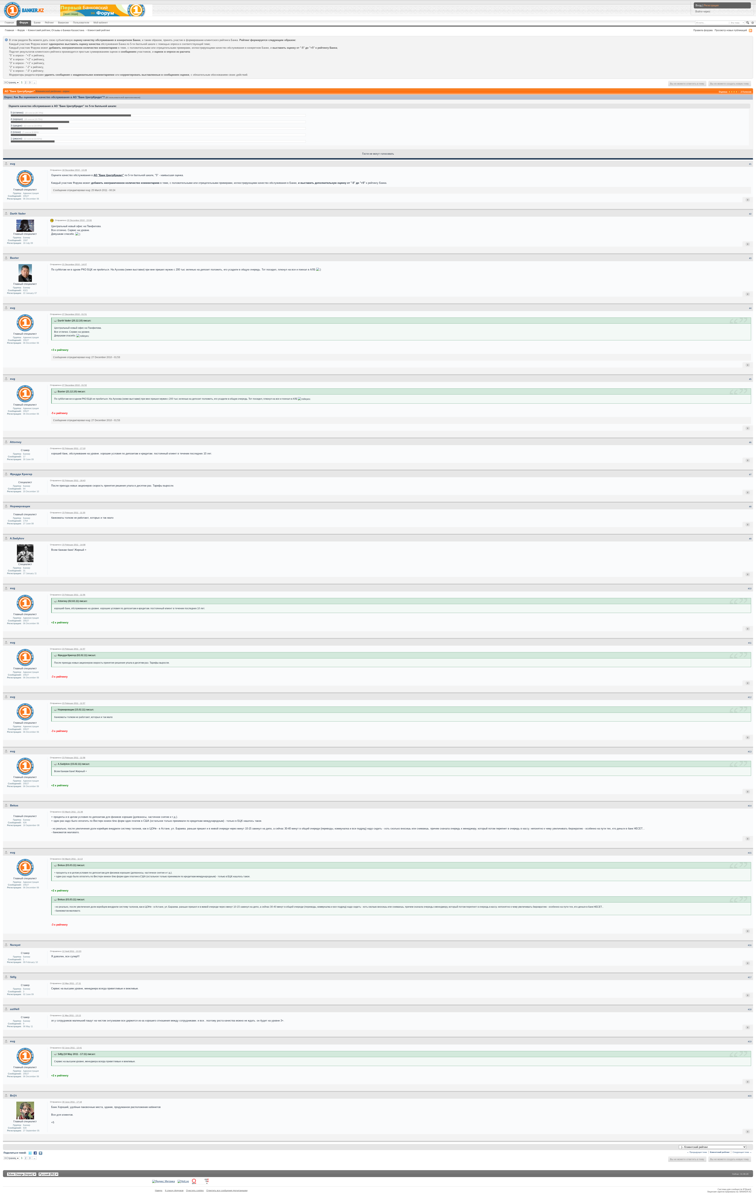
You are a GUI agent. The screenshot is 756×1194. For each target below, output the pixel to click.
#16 (749, 945)
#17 (749, 977)
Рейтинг (49, 22)
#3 (750, 258)
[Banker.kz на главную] (24, 10)
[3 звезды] (734, 92)
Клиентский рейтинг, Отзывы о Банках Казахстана (56, 30)
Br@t (13, 1095)
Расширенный (752, 23)
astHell (14, 1009)
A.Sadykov (17, 538)
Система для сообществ (730, 1189)
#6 (750, 442)
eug (12, 163)
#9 (750, 539)
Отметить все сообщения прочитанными (226, 1190)
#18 (749, 1009)
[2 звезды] (732, 92)
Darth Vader (18, 213)
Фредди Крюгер (21, 474)
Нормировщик (20, 506)
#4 (750, 308)
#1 (750, 164)
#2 (750, 214)
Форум (23, 22)
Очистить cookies (195, 1190)
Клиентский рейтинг (99, 30)
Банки (37, 22)
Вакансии (63, 22)
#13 (749, 751)
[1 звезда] (729, 92)
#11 (749, 643)
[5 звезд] (739, 92)
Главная (9, 22)
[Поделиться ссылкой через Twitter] (30, 1152)
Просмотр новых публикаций (731, 30)
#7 (750, 474)
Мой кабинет (101, 22)
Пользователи (81, 22)
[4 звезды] (736, 92)
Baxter (14, 257)
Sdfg (13, 977)
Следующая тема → (742, 1152)
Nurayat (15, 944)
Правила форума (703, 30)
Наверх (158, 1190)
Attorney (15, 442)
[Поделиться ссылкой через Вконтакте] (40, 1153)
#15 (749, 853)
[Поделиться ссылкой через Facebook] (35, 1152)
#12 (749, 697)
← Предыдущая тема (697, 1152)
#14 (749, 806)
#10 (749, 588)
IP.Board (747, 1189)
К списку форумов (174, 1190)
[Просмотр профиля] (25, 178)
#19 (749, 1041)
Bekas (14, 805)
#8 (750, 506)
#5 (750, 379)
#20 (749, 1096)
